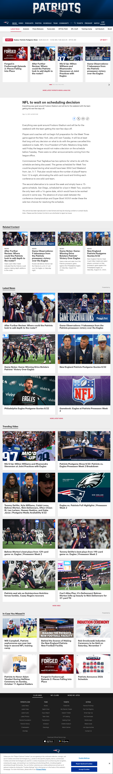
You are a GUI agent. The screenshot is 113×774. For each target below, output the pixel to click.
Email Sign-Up (88, 713)
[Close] (109, 763)
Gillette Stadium (66, 723)
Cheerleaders (25, 727)
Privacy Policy (41, 769)
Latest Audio (25, 713)
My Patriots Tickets (66, 709)
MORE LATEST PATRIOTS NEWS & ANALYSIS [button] (56, 90)
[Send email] (83, 120)
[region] (56, 763)
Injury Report (46, 713)
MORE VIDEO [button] (56, 605)
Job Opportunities (88, 727)
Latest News (25, 705)
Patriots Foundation (25, 720)
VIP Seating (66, 716)
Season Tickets (66, 713)
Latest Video (25, 709)
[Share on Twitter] (78, 120)
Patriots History (25, 723)
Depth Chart (45, 709)
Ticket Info (66, 705)
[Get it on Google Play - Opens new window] (64, 742)
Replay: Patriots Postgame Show (26, 40)
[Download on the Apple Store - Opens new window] (48, 741)
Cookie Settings (84, 758)
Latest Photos (25, 716)
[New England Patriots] (56, 751)
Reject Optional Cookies (84, 764)
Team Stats (45, 716)
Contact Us (88, 731)
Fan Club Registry (88, 709)
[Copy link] (87, 119)
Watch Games (66, 727)
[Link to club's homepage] (6, 23)
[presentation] (109, 85)
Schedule (46, 723)
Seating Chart (66, 720)
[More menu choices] (71, 23)
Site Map (25, 731)
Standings (46, 727)
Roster (46, 705)
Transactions (46, 720)
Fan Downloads (88, 716)
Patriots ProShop (88, 705)
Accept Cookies (84, 769)
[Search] (75, 22)
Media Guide (88, 723)
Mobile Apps (88, 720)
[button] (50, 84)
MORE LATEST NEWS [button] (56, 418)
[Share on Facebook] (74, 120)
